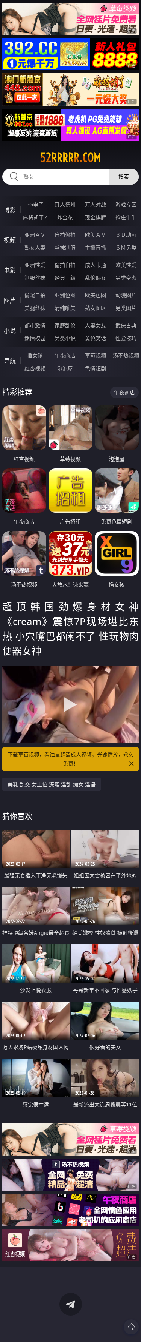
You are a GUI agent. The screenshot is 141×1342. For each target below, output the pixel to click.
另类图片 (125, 307)
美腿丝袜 (34, 307)
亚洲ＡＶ (34, 234)
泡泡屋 (65, 368)
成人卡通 (95, 264)
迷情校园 (34, 338)
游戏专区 (125, 204)
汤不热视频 (126, 355)
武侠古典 (125, 325)
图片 (10, 300)
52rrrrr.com (70, 157)
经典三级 (65, 277)
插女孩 (35, 355)
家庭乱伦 (65, 325)
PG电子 (35, 204)
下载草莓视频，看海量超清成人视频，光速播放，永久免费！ (71, 759)
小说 (10, 331)
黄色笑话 (95, 338)
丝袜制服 (65, 247)
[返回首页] (131, 1326)
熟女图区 (95, 307)
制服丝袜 (34, 277)
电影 (10, 270)
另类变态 (125, 277)
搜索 (123, 176)
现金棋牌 (95, 217)
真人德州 (65, 204)
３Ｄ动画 (125, 234)
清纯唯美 (65, 307)
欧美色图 (95, 295)
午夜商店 (65, 355)
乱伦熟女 (95, 277)
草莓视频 (95, 355)
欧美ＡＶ (95, 234)
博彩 (10, 210)
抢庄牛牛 (125, 217)
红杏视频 (34, 368)
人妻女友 (95, 325)
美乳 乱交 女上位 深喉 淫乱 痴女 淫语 (52, 784)
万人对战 (95, 204)
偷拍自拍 (65, 264)
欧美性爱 (125, 264)
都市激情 (34, 325)
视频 (10, 240)
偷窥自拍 (34, 295)
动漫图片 (125, 295)
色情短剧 (95, 368)
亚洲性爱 (34, 264)
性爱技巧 (125, 338)
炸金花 (65, 217)
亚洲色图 (65, 295)
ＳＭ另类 (125, 247)
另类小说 (65, 338)
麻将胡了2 (35, 217)
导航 (10, 361)
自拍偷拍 (65, 234)
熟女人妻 (34, 247)
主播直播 (95, 247)
